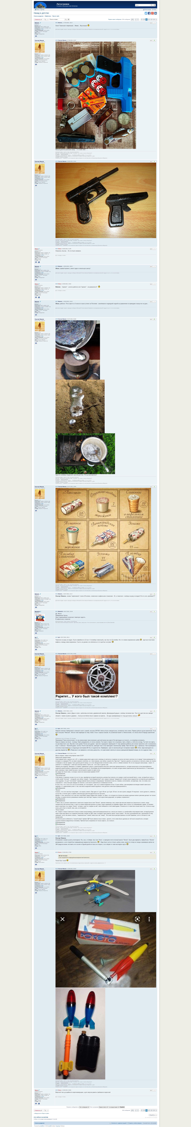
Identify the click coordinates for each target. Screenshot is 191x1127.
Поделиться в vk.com (155, 13)
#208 (57, 319)
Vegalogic (58, 1126)
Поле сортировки (94, 1107)
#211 (57, 611)
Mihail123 (37, 611)
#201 (57, 22)
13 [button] (151, 19)
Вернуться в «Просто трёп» (42, 1113)
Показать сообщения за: (72, 1107)
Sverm (36, 852)
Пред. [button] (136, 19)
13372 (42, 255)
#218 (57, 852)
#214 (57, 711)
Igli (35, 637)
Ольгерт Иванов (39, 40)
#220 (57, 1090)
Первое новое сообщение (114, 19)
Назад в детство (41, 13)
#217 (57, 835)
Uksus (36, 248)
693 (42, 626)
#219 (57, 868)
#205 (57, 266)
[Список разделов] (45, 4)
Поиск (151, 5)
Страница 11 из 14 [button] (132, 19)
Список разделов (39, 1123)
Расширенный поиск (154, 5)
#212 (57, 637)
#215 (57, 728)
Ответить (37, 19)
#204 (57, 248)
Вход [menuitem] (155, 9)
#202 (57, 40)
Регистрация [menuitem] (148, 9)
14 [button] (154, 19)
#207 (57, 301)
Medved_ (37, 22)
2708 (42, 29)
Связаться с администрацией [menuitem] (119, 1123)
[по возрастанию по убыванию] (114, 1107)
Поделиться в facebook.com (149, 13)
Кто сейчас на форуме (41, 1117)
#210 (57, 593)
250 (42, 642)
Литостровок (63, 4)
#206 (57, 283)
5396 (42, 57)
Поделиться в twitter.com (146, 13)
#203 (57, 161)
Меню (38, 9)
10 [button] (144, 19)
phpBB (50, 1126)
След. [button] (156, 19)
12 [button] (149, 19)
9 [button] (141, 19)
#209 (57, 486)
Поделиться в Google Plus (152, 13)
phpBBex (42, 1126)
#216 (57, 753)
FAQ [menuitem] (43, 9)
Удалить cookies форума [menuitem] (135, 1123)
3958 (42, 857)
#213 (57, 653)
